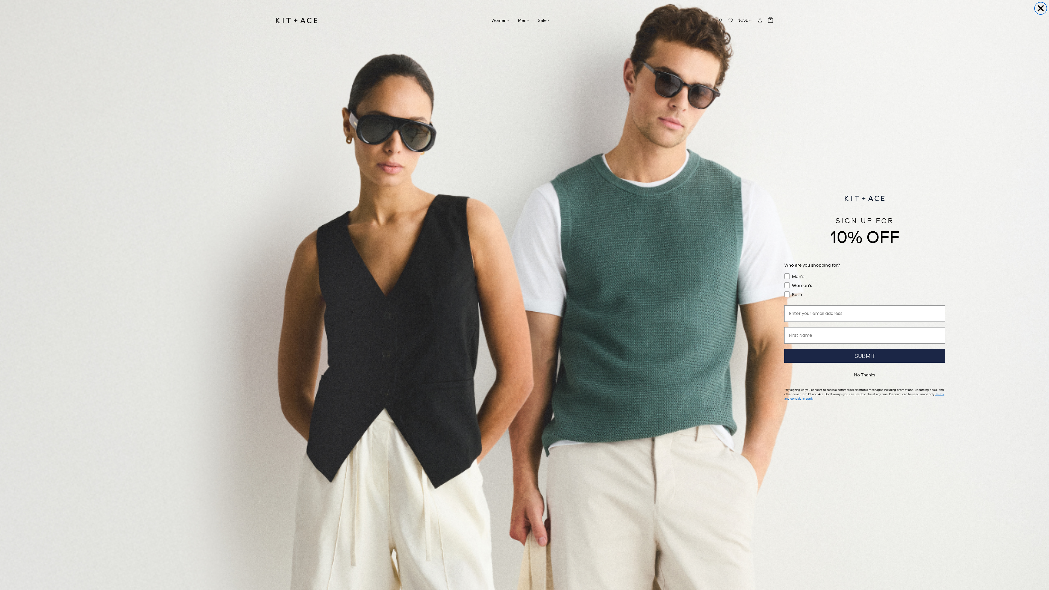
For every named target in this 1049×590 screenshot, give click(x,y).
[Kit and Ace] (298, 20)
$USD (745, 20)
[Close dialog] (1041, 8)
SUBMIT (864, 356)
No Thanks (864, 374)
